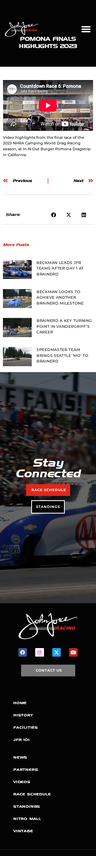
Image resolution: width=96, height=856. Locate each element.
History (23, 715)
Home (20, 703)
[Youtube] (73, 652)
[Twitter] (56, 652)
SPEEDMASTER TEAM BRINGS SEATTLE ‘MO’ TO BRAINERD (62, 355)
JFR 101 (21, 740)
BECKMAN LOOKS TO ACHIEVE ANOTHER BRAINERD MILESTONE (60, 297)
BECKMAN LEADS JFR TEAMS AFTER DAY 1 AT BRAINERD (60, 268)
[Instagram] (39, 652)
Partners (25, 770)
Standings (26, 806)
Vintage (23, 831)
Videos (21, 782)
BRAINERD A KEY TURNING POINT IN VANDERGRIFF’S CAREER (64, 326)
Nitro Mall (27, 819)
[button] (85, 29)
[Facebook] (22, 652)
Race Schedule (32, 794)
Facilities (25, 727)
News (20, 757)
